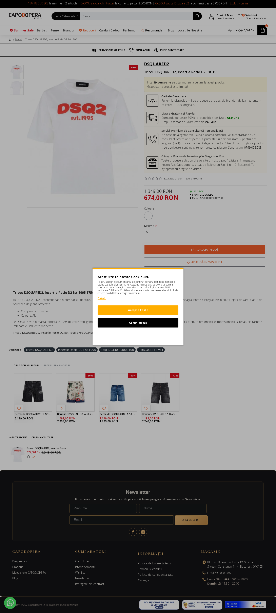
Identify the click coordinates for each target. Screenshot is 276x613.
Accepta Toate (138, 310)
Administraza (138, 322)
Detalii (102, 298)
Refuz (138, 335)
